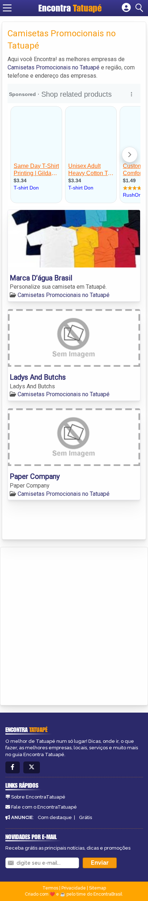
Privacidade (73, 888)
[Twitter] (31, 767)
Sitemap (97, 888)
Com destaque (55, 817)
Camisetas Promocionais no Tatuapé (54, 67)
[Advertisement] (74, 625)
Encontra (70, 8)
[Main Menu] (7, 8)
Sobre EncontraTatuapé (38, 797)
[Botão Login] (126, 7)
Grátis (85, 817)
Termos (50, 888)
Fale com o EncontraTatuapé (44, 807)
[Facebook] (12, 767)
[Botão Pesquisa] (140, 8)
